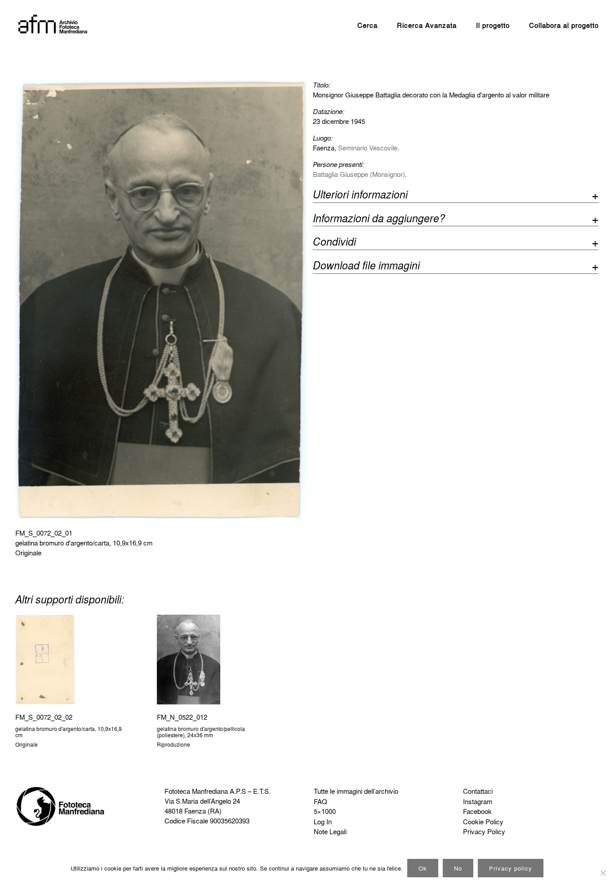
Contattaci (478, 791)
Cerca (367, 25)
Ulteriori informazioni (360, 195)
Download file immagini (366, 266)
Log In (323, 822)
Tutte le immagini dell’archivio (356, 791)
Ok (422, 868)
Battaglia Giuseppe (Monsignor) (359, 174)
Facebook (477, 811)
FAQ (320, 801)
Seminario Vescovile (367, 148)
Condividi (334, 243)
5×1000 (325, 811)
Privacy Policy (484, 831)
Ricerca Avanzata (427, 25)
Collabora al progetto (564, 25)
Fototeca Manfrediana (196, 791)
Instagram (477, 801)
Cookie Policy (483, 822)
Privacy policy (510, 868)
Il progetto (493, 25)
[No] (602, 872)
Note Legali (330, 831)
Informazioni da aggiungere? (379, 219)
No (458, 868)
